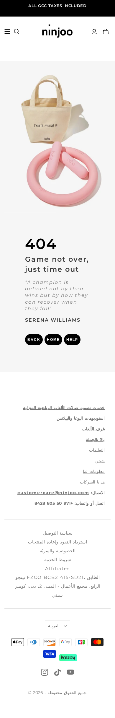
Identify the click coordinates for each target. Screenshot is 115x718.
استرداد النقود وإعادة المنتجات (57, 542)
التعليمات (97, 450)
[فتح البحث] (17, 32)
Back (33, 340)
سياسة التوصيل (58, 533)
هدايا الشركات (92, 482)
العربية (54, 626)
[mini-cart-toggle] (106, 31)
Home (53, 340)
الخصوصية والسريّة (57, 550)
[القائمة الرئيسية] (7, 32)
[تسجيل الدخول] (94, 31)
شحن (100, 460)
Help (72, 340)
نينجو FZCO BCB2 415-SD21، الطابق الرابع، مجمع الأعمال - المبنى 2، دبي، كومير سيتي (57, 586)
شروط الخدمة (57, 559)
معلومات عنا (94, 471)
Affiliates (57, 568)
